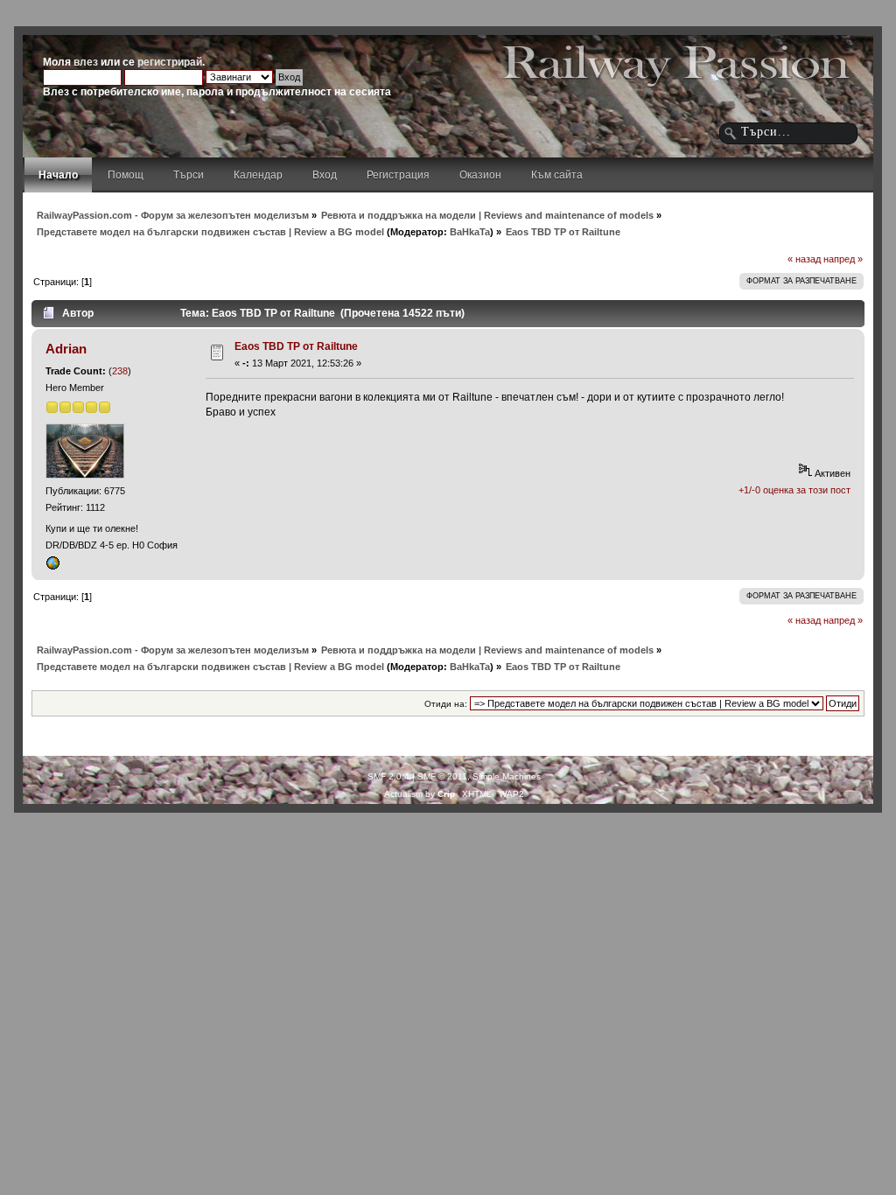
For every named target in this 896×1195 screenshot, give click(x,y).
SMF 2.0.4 (389, 776)
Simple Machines (506, 776)
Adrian (66, 348)
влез (86, 62)
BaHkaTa (470, 232)
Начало (58, 175)
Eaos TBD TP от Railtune (296, 346)
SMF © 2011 (442, 776)
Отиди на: (445, 704)
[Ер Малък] (53, 567)
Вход (324, 175)
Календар (258, 175)
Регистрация (398, 175)
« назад (804, 259)
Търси (188, 175)
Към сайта (557, 175)
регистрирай (169, 62)
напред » (843, 259)
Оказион (480, 175)
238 (120, 371)
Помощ (126, 175)
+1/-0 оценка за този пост (794, 490)
